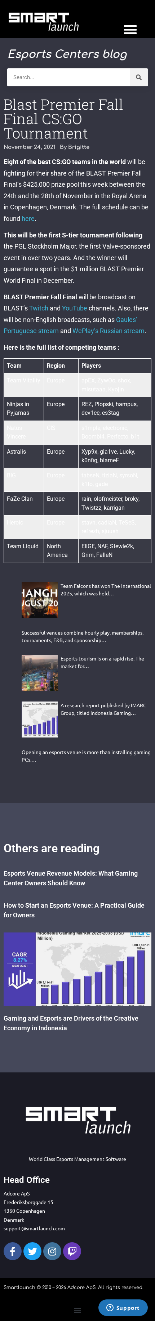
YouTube (74, 308)
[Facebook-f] (13, 1251)
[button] (78, 1310)
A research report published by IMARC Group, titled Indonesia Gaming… (103, 709)
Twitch (38, 308)
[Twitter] (32, 1251)
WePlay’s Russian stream (108, 331)
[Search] (139, 77)
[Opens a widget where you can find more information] (123, 1308)
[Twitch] (72, 1251)
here (28, 218)
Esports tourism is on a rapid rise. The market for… (102, 662)
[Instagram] (52, 1251)
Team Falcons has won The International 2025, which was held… (106, 589)
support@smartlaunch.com (34, 1228)
